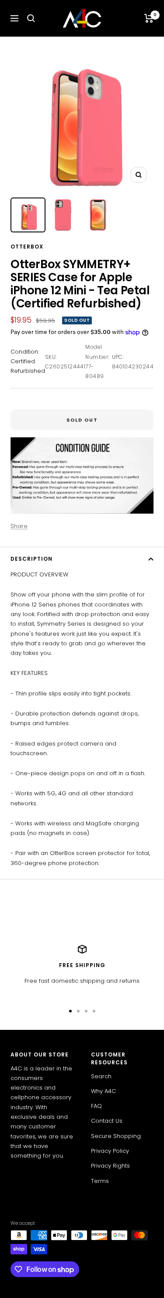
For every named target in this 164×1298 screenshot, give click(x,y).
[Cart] (149, 18)
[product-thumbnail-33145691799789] (97, 215)
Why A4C (103, 1091)
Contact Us (106, 1121)
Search (101, 1076)
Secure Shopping (116, 1136)
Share (19, 526)
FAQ (96, 1106)
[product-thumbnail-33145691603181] (62, 215)
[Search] (31, 18)
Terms (100, 1181)
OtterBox (26, 246)
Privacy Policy (110, 1151)
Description (31, 558)
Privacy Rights (110, 1166)
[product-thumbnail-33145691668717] (27, 215)
